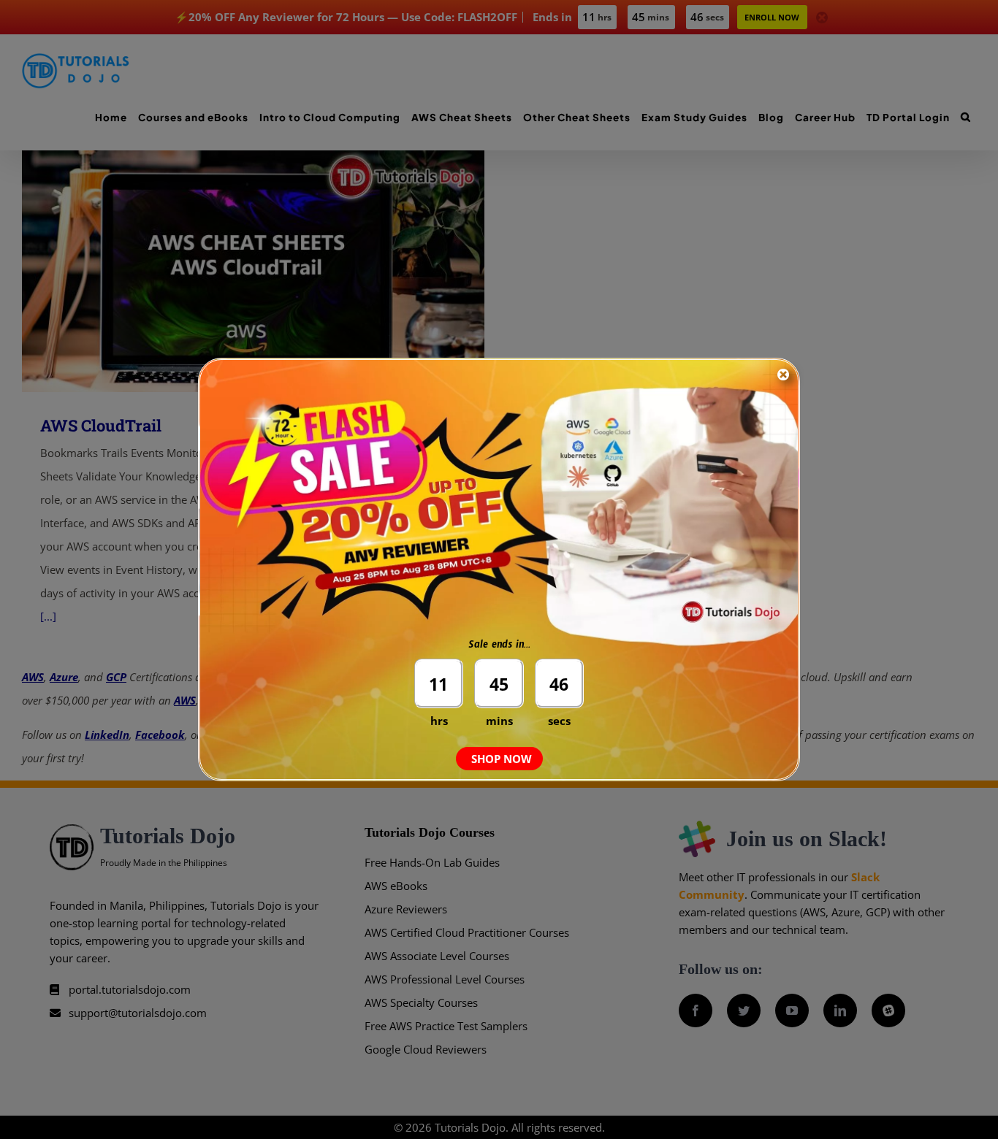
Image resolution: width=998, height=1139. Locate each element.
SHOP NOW (501, 758)
